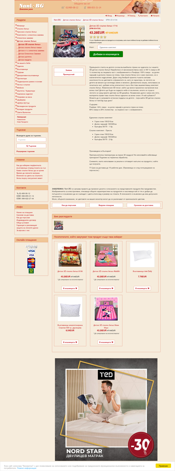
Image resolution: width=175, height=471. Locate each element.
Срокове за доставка (25, 215)
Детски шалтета (25, 56)
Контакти (144, 15)
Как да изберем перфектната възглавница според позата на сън (31, 166)
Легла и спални (23, 84)
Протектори (22, 78)
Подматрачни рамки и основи (29, 81)
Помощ (132, 15)
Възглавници (22, 69)
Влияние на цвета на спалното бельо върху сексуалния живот (30, 176)
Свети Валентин (24, 112)
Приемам (163, 465)
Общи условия (23, 222)
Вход (109, 15)
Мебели (20, 87)
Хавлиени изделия (25, 93)
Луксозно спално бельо (27, 31)
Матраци (20, 25)
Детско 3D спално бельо (29, 44)
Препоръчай (68, 74)
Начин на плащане (25, 212)
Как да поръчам (23, 217)
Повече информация (26, 467)
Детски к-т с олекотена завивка (31, 50)
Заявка (69, 70)
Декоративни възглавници (28, 75)
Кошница (120, 15)
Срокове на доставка (143, 205)
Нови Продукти (22, 122)
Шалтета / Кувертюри (26, 90)
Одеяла (20, 66)
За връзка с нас (23, 230)
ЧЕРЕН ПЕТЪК (23, 103)
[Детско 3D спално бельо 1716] (69, 41)
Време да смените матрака (28, 173)
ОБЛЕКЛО (21, 100)
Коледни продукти (24, 109)
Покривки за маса (24, 97)
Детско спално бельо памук (30, 47)
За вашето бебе (23, 63)
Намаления (21, 119)
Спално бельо (23, 28)
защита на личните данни (27, 227)
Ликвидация (21, 117)
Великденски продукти (26, 106)
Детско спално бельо (26, 41)
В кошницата (69, 288)
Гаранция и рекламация (27, 225)
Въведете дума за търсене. (29, 135)
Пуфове (20, 72)
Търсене (32, 146)
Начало (155, 15)
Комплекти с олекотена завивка (30, 34)
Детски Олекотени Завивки (29, 53)
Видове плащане (106, 205)
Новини (21, 159)
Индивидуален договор (26, 220)
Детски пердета (24, 59)
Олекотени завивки (25, 38)
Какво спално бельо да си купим (30, 170)
